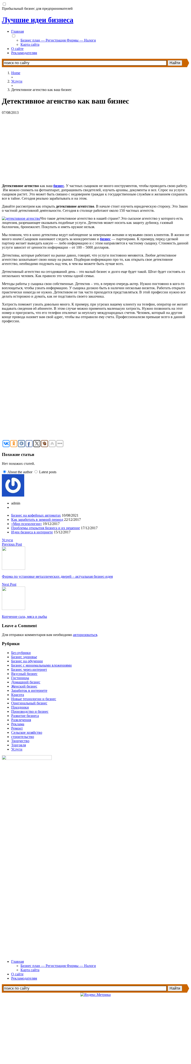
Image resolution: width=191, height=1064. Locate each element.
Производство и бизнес (29, 711)
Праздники (20, 707)
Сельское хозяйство (26, 732)
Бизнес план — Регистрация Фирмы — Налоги (58, 40)
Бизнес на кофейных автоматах (36, 515)
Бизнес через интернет (29, 669)
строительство (22, 737)
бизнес (58, 186)
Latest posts (47, 472)
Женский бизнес (24, 686)
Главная (17, 31)
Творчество (20, 741)
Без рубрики (21, 653)
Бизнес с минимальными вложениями (41, 665)
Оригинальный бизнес (29, 703)
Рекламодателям (24, 53)
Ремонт (17, 728)
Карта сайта (29, 44)
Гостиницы (20, 678)
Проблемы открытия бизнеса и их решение (45, 528)
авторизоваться (85, 635)
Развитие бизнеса (25, 716)
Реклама (17, 724)
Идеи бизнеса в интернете (32, 532)
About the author (19, 472)
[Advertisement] (95, 147)
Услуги (7, 540)
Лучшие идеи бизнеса (37, 20)
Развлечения (21, 720)
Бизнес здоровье (24, 657)
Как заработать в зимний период (37, 520)
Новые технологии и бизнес (33, 699)
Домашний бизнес (25, 682)
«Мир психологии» (26, 524)
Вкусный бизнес (24, 674)
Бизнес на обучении (27, 661)
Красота (17, 695)
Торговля (18, 745)
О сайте (17, 49)
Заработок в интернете (29, 690)
